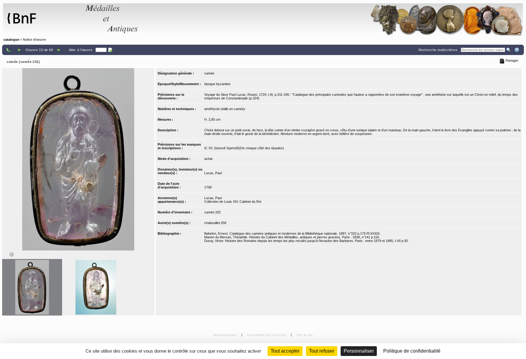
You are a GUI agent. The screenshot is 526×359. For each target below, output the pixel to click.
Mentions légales (225, 335)
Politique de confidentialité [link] (411, 351)
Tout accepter (285, 351)
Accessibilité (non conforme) (267, 335)
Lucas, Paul (213, 173)
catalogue (11, 39)
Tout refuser (321, 351)
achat (208, 159)
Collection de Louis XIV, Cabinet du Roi (232, 201)
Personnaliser (359, 351)
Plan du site (304, 335)
